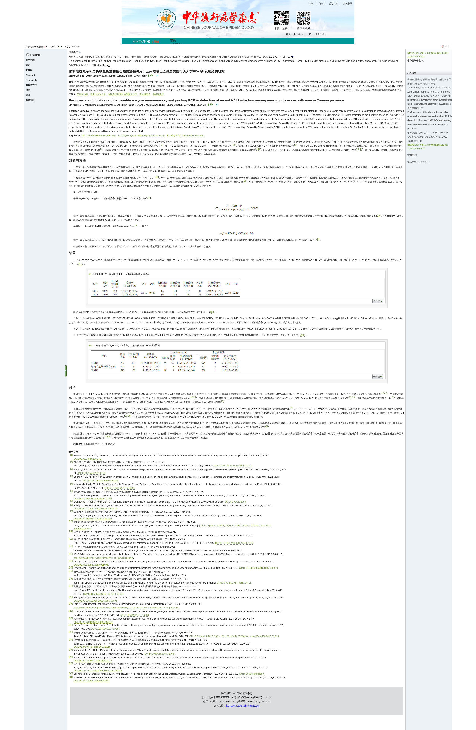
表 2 (302, 335)
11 (358, 149)
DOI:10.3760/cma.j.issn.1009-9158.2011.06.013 (98, 670)
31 (109, 436)
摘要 (28, 65)
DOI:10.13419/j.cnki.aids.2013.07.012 (234, 543)
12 (361, 149)
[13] (71, 546)
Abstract (30, 75)
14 (149, 197)
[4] (71, 476)
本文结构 (30, 60)
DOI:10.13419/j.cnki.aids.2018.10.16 (92, 647)
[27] (71, 649)
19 (386, 393)
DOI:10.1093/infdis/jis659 (251, 674)
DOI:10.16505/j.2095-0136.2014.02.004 (103, 594)
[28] (71, 657)
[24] (71, 624)
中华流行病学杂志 (34, 46)
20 (191, 397)
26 (291, 407)
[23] (71, 618)
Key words (31, 80)
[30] (71, 673)
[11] (71, 531)
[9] (71, 511)
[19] (71, 586)
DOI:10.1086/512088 (235, 501)
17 (318, 239)
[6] (71, 491)
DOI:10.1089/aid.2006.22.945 (159, 654)
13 (157, 176)
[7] (71, 501)
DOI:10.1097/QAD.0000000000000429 (93, 622)
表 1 (80, 263)
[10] (71, 521)
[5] (71, 483)
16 (135, 225)
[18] (71, 578)
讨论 (28, 95)
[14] (71, 553)
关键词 (29, 70)
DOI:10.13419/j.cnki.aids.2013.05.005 (93, 498)
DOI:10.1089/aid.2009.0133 (91, 473)
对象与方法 (31, 85)
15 (378, 215)
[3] (71, 469)
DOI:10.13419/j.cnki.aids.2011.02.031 (233, 465)
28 (129, 416)
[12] (71, 538)
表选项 (376, 301)
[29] (71, 663)
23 (353, 397)
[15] (71, 561)
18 (382, 393)
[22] (71, 611)
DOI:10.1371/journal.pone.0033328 (100, 480)
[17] (71, 571)
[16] (71, 567)
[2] (71, 461)
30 (106, 436)
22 (350, 397)
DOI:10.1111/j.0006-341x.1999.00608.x (258, 568)
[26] (71, 639)
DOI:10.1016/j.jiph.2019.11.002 (119, 488)
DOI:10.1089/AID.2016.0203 (134, 615)
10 (259, 149)
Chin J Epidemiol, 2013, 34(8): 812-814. (221, 525)
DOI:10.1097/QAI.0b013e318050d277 (93, 660)
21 (195, 397)
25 (222, 401)
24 (393, 397)
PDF (447, 46)
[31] (71, 677)
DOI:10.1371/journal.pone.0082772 (92, 680)
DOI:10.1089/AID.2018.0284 (105, 629)
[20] (71, 597)
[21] (71, 603)
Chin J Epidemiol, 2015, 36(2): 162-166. (209, 636)
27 (126, 416)
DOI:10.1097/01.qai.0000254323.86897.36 (95, 508)
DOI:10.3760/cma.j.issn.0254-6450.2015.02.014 (254, 636)
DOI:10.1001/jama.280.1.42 (88, 459)
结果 (28, 90)
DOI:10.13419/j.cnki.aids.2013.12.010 (93, 518)
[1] (71, 455)
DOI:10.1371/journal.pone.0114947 (91, 564)
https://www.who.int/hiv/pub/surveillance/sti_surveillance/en (103, 558)
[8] (71, 505)
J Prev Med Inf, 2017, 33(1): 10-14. (234, 583)
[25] (71, 632)
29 (267, 426)
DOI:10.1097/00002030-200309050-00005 (95, 601)
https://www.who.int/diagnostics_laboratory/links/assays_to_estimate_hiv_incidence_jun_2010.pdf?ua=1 (126, 607)
